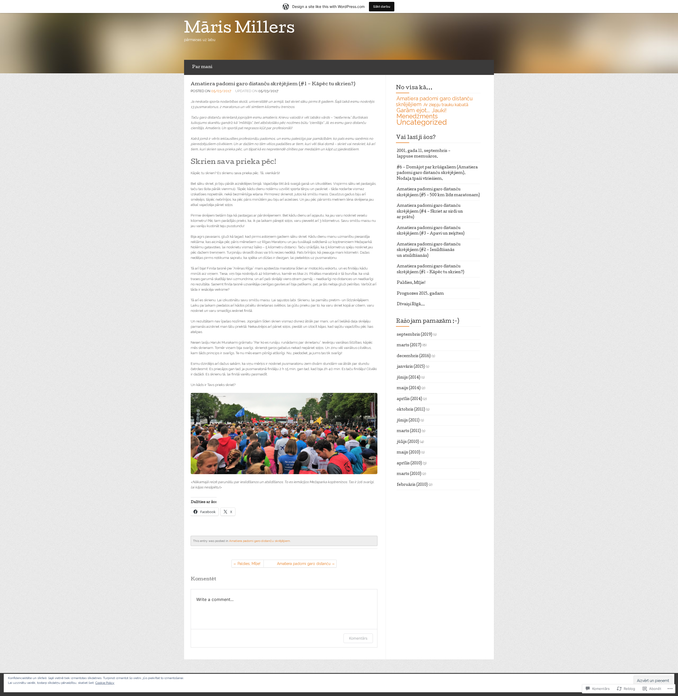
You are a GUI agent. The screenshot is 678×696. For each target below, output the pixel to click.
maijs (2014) (409, 388)
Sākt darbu (381, 6)
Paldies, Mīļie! (249, 564)
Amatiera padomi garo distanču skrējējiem (259, 541)
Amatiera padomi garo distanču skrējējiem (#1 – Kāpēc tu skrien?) (273, 84)
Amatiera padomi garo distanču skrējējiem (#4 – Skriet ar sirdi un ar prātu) (430, 211)
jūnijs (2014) (408, 378)
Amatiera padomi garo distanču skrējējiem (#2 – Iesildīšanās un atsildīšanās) (304, 565)
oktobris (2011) (411, 410)
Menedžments (417, 116)
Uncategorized (421, 122)
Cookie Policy (104, 683)
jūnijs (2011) (408, 421)
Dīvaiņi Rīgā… (411, 304)
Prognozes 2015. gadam (420, 294)
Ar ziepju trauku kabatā (445, 104)
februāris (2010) (412, 485)
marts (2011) (409, 431)
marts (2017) (409, 345)
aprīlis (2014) (409, 399)
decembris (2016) (414, 356)
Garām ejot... (413, 110)
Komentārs (358, 638)
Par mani (202, 67)
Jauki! (439, 110)
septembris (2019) (414, 335)
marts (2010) (409, 474)
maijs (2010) (408, 453)
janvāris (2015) (411, 367)
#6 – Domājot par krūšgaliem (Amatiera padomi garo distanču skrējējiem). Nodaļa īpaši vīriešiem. (437, 173)
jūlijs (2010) (408, 442)
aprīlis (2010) (409, 463)
